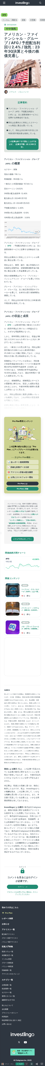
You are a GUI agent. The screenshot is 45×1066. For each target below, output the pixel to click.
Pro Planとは (22, 484)
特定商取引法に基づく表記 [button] (11, 1020)
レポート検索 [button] (7, 918)
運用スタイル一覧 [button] (8, 996)
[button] (4, 15)
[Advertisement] (22, 657)
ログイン (21, 887)
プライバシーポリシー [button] (10, 1013)
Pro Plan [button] (8, 913)
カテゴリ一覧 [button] (7, 980)
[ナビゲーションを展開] (1, 533)
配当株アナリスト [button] (8, 934)
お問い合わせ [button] (7, 1024)
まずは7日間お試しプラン (22, 539)
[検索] (40, 3)
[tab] (4, 15)
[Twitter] (19, 1042)
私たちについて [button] (7, 1005)
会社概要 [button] (5, 1009)
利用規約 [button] (5, 1017)
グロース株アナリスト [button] (10, 938)
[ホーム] (22, 3)
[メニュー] (4, 3)
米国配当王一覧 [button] (7, 955)
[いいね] (26, 1064)
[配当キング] (22, 1052)
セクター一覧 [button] (7, 992)
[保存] (32, 1064)
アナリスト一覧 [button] (8, 929)
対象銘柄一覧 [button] (7, 970)
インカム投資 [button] (7, 959)
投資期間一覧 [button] (7, 989)
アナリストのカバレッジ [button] (11, 974)
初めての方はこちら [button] (10, 907)
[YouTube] (25, 1042)
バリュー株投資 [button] (7, 966)
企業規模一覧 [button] (7, 985)
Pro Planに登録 (22, 489)
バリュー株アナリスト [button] (10, 942)
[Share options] (37, 1064)
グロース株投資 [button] (7, 963)
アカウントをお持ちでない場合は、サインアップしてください (22, 893)
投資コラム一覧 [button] (7, 951)
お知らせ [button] (5, 924)
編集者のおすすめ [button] (8, 1000)
